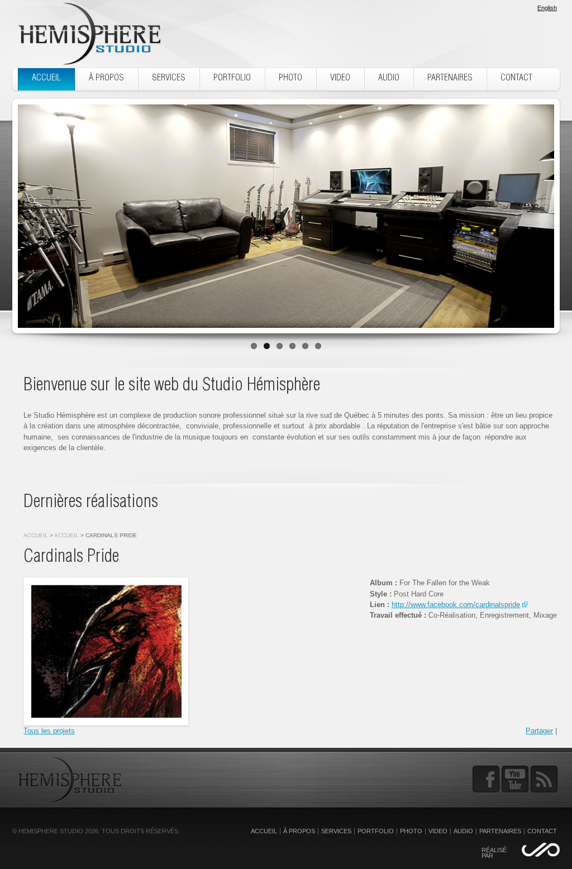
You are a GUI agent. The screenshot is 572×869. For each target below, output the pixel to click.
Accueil (35, 535)
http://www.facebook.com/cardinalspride (456, 604)
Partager (539, 731)
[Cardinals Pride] (105, 651)
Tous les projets (49, 731)
